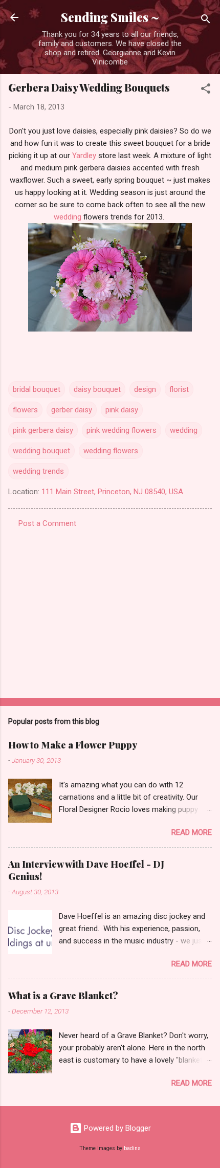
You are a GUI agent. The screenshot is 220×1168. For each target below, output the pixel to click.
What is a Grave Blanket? (63, 995)
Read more (191, 832)
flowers (25, 409)
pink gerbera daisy (43, 430)
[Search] (206, 20)
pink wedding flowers (121, 430)
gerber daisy (71, 409)
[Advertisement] (110, 609)
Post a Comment (47, 523)
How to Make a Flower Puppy (72, 745)
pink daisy (121, 409)
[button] (206, 90)
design (145, 389)
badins (132, 1148)
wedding (67, 217)
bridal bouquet (36, 389)
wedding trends (38, 471)
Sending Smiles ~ (110, 17)
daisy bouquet (97, 389)
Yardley (84, 155)
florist (179, 389)
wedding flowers (110, 450)
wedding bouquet (41, 450)
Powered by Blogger (116, 1128)
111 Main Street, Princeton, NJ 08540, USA (112, 491)
